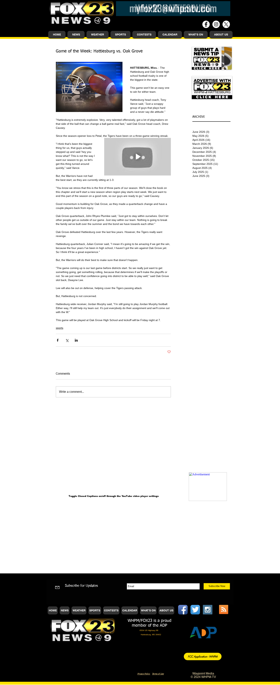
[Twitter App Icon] (195, 609)
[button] (76, 34)
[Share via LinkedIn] (76, 340)
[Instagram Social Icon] (207, 609)
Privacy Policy (143, 674)
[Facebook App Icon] (183, 609)
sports (59, 327)
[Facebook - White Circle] (206, 24)
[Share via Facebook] (57, 340)
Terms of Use (158, 674)
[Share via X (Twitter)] (67, 340)
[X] (226, 24)
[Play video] (137, 156)
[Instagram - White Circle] (216, 24)
